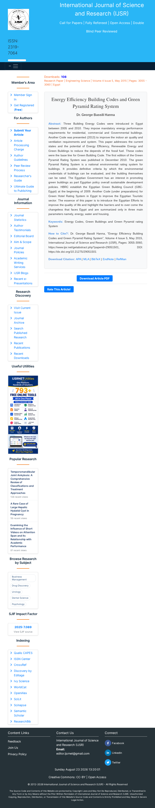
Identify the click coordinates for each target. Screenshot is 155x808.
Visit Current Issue (22, 310)
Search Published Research (20, 333)
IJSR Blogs (21, 273)
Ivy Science (21, 681)
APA (78, 259)
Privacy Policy (17, 754)
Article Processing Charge (21, 145)
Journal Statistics (20, 217)
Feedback (14, 741)
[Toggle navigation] (13, 66)
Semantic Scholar (20, 713)
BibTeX (95, 259)
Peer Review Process (22, 168)
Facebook (117, 743)
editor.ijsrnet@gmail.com (73, 753)
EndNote (108, 259)
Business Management (19, 578)
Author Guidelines (21, 158)
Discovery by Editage (23, 673)
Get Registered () (24, 107)
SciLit (17, 699)
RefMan (121, 259)
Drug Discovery (20, 585)
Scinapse (20, 705)
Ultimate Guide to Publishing (24, 189)
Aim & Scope (22, 242)
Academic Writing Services (20, 262)
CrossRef (20, 664)
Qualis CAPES (23, 653)
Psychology (18, 604)
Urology (16, 591)
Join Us (13, 747)
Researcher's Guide (22, 178)
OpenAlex (20, 693)
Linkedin (116, 752)
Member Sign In (23, 97)
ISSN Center (22, 659)
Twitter (115, 762)
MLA (86, 259)
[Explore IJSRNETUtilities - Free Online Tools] (23, 415)
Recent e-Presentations (23, 281)
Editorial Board (24, 236)
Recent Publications (22, 345)
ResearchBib (22, 721)
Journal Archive (19, 320)
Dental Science (20, 597)
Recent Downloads (21, 356)
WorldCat (20, 687)
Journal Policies (19, 250)
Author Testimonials (22, 228)
